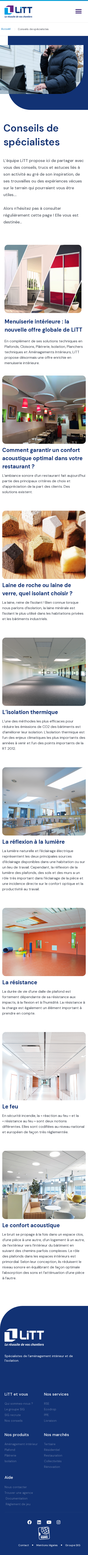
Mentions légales (47, 1545)
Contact (23, 1545)
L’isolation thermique (30, 712)
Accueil (6, 29)
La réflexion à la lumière (33, 841)
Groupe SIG (72, 1545)
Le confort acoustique (31, 1225)
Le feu (10, 1106)
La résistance (19, 982)
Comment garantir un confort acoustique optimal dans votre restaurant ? (42, 458)
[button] (78, 11)
